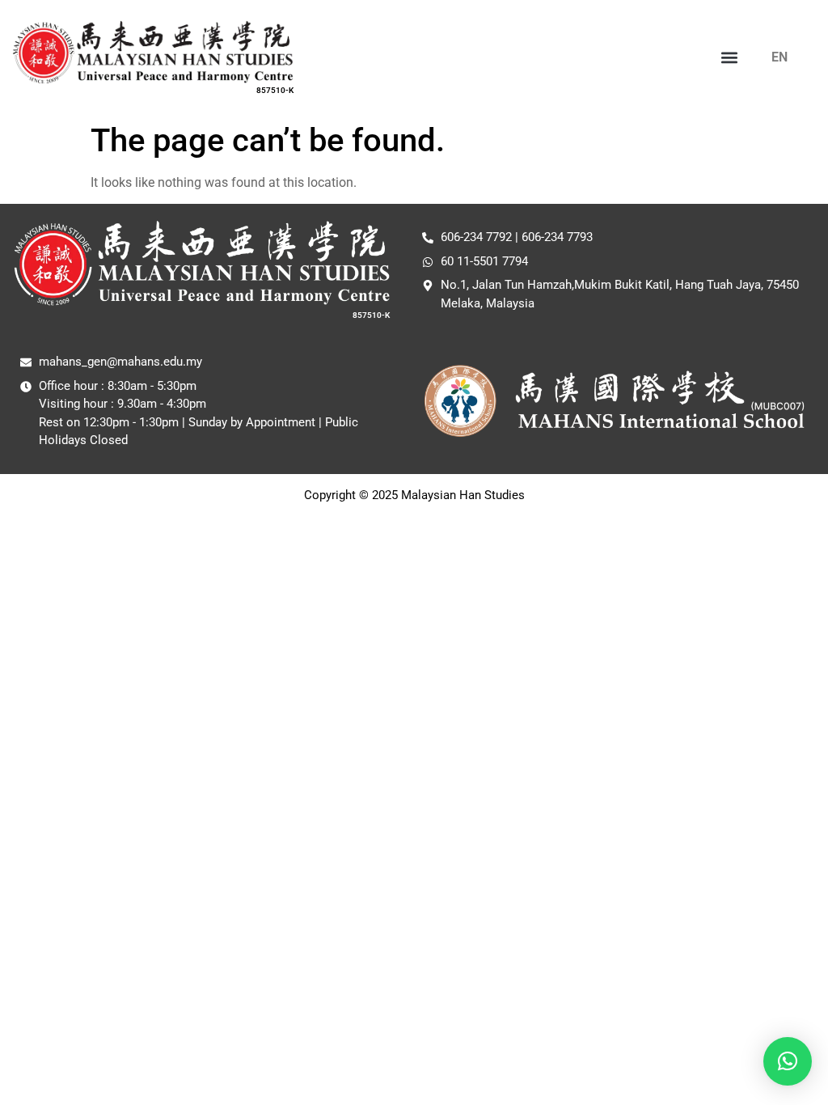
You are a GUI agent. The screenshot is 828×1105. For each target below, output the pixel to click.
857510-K (275, 90)
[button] (729, 57)
